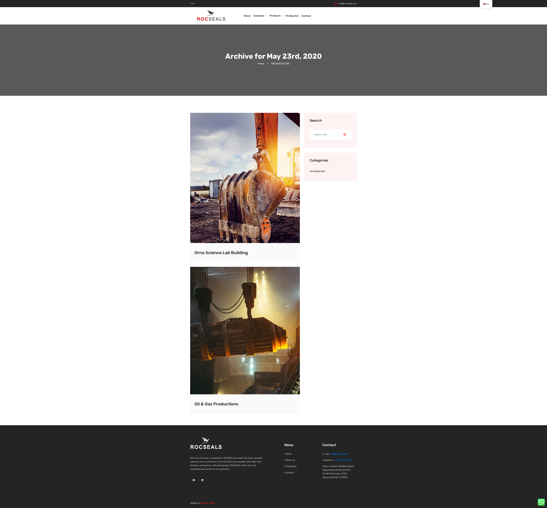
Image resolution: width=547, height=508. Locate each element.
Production (292, 15)
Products (275, 15)
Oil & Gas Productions (216, 404)
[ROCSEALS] (211, 15)
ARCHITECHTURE (280, 63)
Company (258, 15)
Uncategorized (317, 171)
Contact (306, 15)
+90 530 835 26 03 (343, 460)
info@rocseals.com (347, 3)
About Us (290, 460)
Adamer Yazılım (208, 503)
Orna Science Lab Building (221, 252)
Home (247, 15)
